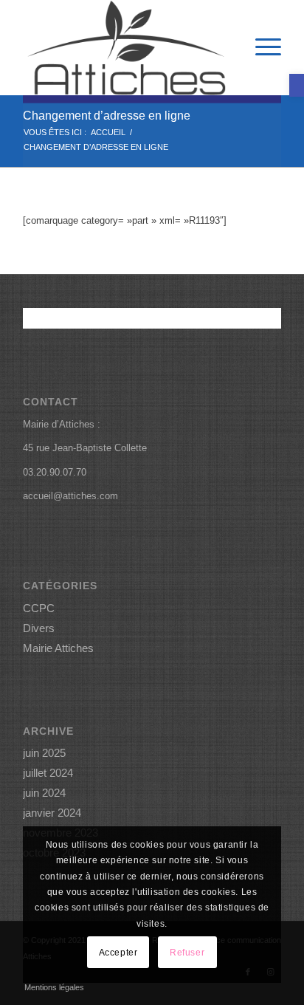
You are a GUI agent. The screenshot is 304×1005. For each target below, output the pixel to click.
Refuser (187, 952)
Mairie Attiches (58, 648)
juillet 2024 (48, 772)
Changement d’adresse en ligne (106, 115)
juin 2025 (44, 753)
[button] (296, 85)
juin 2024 (44, 792)
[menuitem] (261, 47)
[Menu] (261, 47)
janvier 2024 (52, 812)
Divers (39, 628)
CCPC (39, 608)
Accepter (118, 952)
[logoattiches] (126, 47)
